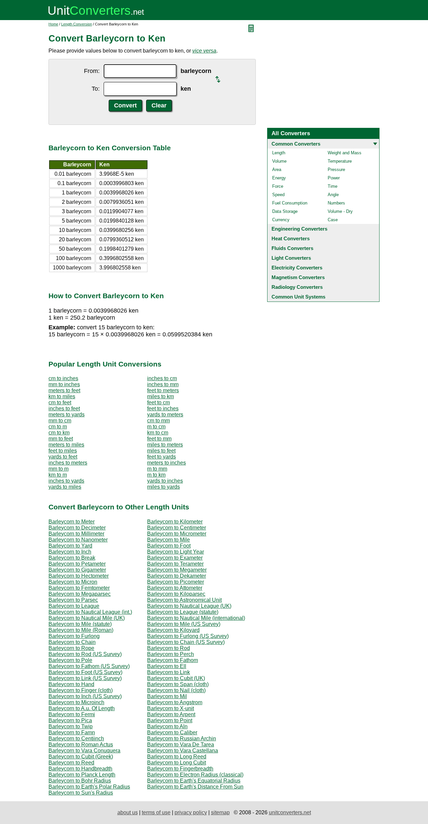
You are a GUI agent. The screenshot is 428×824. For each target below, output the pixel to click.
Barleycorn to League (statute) (182, 612)
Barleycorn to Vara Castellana (182, 750)
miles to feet (161, 451)
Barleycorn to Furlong (74, 636)
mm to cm (59, 420)
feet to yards (161, 457)
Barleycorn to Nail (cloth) (176, 690)
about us (127, 812)
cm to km (59, 432)
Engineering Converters (299, 229)
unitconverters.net (290, 812)
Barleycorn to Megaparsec (79, 594)
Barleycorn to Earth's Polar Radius (89, 787)
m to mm (157, 469)
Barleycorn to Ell (166, 666)
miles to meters (165, 444)
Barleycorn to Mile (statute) (80, 624)
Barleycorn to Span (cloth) (178, 684)
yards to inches (165, 481)
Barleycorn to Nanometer (78, 540)
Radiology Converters (297, 287)
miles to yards (163, 487)
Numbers (336, 202)
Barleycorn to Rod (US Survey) (85, 654)
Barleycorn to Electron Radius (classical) (195, 774)
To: (96, 88)
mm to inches (64, 384)
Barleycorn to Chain (72, 642)
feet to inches (163, 408)
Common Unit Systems (298, 297)
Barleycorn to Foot (169, 546)
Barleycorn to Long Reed (176, 756)
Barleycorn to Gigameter (77, 570)
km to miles (61, 396)
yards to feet (62, 457)
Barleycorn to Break (71, 558)
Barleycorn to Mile (168, 540)
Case (333, 219)
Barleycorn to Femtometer (79, 588)
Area (276, 169)
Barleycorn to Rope (71, 648)
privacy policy (191, 812)
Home (53, 24)
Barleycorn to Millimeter (76, 534)
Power (334, 177)
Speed (278, 194)
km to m (57, 475)
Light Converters (291, 258)
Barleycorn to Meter (71, 521)
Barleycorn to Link (168, 672)
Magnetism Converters (298, 277)
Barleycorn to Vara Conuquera (84, 750)
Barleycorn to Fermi (71, 714)
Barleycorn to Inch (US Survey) (85, 696)
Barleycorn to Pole (70, 660)
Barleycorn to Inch (69, 552)
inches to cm (162, 378)
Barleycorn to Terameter (175, 564)
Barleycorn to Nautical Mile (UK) (86, 618)
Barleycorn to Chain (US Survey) (186, 642)
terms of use (156, 812)
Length (278, 152)
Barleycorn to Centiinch (76, 738)
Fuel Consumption (289, 202)
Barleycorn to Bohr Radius (79, 781)
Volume (279, 161)
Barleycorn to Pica (70, 720)
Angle (333, 194)
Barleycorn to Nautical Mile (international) (196, 618)
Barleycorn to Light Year (175, 552)
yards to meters (165, 414)
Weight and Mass (344, 152)
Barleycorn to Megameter (177, 570)
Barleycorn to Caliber (172, 732)
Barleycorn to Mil (167, 696)
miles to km (160, 396)
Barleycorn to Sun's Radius (80, 793)
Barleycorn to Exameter (175, 558)
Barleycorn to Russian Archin (181, 738)
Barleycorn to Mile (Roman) (80, 630)
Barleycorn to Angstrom (174, 702)
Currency (281, 219)
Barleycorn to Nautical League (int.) (90, 612)
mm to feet (60, 438)
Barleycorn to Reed (71, 762)
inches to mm (163, 384)
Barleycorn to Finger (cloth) (80, 690)
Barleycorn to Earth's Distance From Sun (195, 787)
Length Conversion (76, 24)
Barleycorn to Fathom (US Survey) (89, 666)
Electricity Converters (297, 267)
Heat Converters (291, 238)
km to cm (157, 432)
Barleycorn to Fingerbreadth (180, 768)
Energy (279, 177)
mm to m (58, 469)
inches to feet (64, 408)
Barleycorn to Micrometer (176, 534)
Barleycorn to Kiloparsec (176, 594)
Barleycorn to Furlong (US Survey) (188, 636)
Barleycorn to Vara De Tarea (180, 744)
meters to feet (64, 390)
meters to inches (166, 463)
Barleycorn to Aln (167, 726)
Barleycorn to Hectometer (78, 576)
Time (332, 186)
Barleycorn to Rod (168, 648)
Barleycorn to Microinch (76, 702)
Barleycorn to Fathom (172, 660)
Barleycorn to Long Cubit (176, 762)
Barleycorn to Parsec (73, 600)
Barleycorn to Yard (70, 546)
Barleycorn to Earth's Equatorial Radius (193, 781)
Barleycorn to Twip (70, 726)
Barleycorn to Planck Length (81, 774)
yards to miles (64, 487)
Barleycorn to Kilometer (175, 521)
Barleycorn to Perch (170, 654)
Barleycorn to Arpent (171, 714)
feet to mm (159, 438)
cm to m (57, 426)
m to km (156, 475)
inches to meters (67, 463)
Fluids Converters (292, 248)
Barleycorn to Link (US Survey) (85, 678)
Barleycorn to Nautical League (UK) (189, 606)
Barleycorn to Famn (71, 732)
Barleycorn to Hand (71, 684)
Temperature (340, 161)
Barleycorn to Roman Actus (80, 744)
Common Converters (296, 144)
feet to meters (163, 390)
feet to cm (158, 402)
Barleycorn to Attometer (174, 588)
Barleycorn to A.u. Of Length (81, 708)
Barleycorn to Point (169, 720)
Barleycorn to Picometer (175, 582)
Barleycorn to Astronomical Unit (184, 600)
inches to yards (66, 481)
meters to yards (66, 414)
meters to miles (66, 444)
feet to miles (62, 451)
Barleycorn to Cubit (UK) (176, 678)
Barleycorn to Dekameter (176, 576)
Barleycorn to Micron (72, 582)
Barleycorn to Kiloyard (173, 630)
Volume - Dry (340, 211)
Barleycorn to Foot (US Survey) (85, 672)
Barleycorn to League (73, 606)
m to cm (156, 426)
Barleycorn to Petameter (77, 564)
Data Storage (285, 211)
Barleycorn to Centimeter (176, 527)
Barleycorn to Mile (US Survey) (183, 624)
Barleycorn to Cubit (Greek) (80, 756)
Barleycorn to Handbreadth (80, 768)
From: (92, 71)
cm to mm (158, 420)
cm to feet (59, 402)
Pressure (336, 169)
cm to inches (63, 378)
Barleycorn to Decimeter (77, 527)
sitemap (220, 812)
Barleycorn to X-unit (170, 708)
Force (277, 186)
